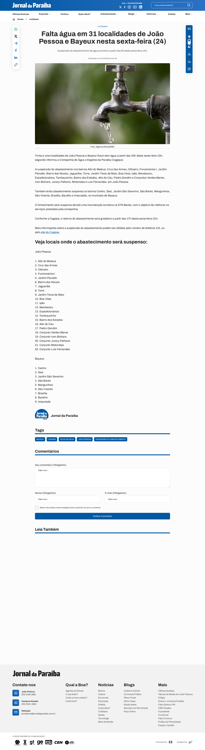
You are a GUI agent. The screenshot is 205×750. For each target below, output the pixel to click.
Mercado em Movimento (136, 708)
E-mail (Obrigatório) (115, 493)
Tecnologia (103, 718)
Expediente (163, 711)
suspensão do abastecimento (111, 439)
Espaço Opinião (166, 725)
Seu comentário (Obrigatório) (50, 465)
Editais (171, 14)
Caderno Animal (132, 691)
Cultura (101, 694)
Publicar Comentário (102, 516)
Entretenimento (108, 14)
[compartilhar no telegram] (15, 43)
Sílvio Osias (130, 701)
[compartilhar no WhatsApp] (16, 29)
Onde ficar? (71, 701)
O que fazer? (72, 694)
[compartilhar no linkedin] (15, 57)
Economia (103, 698)
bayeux (40, 439)
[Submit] (188, 5)
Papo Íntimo (130, 711)
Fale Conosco (165, 718)
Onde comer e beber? (76, 698)
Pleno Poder (130, 698)
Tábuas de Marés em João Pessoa (175, 694)
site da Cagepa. (50, 232)
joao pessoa (84, 439)
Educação (103, 701)
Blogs (131, 14)
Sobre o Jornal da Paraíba (171, 701)
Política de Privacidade (169, 722)
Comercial (163, 715)
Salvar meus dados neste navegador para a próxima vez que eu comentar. (70, 507)
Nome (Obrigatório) (45, 493)
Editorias (151, 14)
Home (20, 19)
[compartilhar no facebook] (16, 50)
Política (64, 14)
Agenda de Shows (75, 691)
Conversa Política (132, 694)
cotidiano (34, 19)
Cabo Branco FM (166, 705)
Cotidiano (103, 711)
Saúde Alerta (130, 705)
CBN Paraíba (164, 708)
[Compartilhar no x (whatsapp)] (15, 36)
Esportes (43, 14)
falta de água (67, 439)
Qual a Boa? (84, 14)
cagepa (52, 439)
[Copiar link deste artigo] (16, 65)
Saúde (101, 715)
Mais (187, 14)
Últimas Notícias (20, 14)
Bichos (101, 691)
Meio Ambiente (105, 722)
